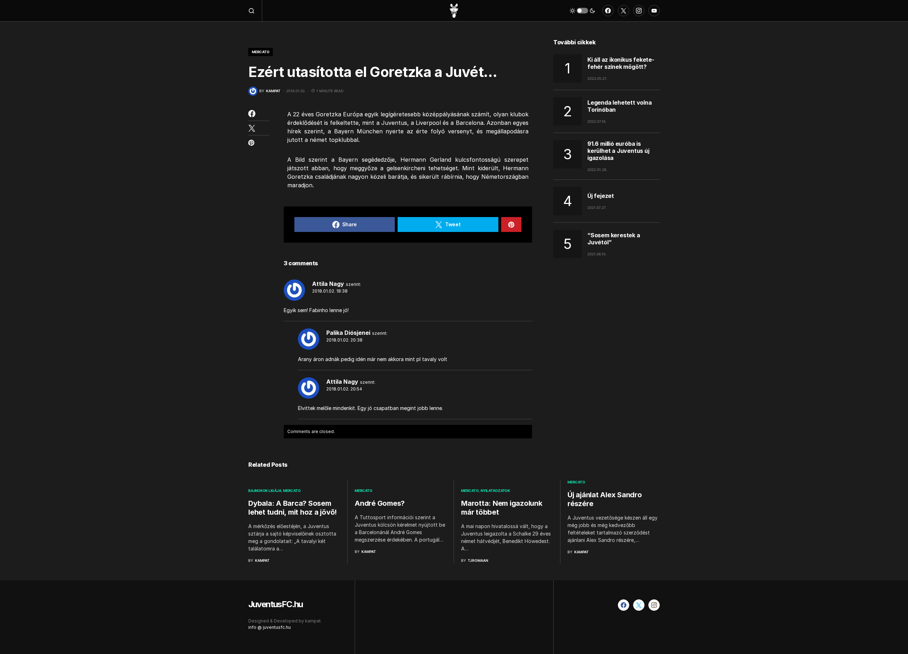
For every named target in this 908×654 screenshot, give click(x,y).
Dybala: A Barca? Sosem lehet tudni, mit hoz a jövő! (292, 507)
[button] (255, 10)
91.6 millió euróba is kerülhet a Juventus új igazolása (618, 150)
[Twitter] (623, 11)
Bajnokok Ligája (264, 490)
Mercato (260, 52)
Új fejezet (600, 195)
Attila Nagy (328, 283)
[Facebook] (608, 11)
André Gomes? (380, 503)
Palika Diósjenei (348, 332)
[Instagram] (638, 11)
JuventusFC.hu (275, 604)
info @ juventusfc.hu (269, 627)
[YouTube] (654, 11)
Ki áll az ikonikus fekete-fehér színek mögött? (620, 63)
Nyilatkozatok (495, 490)
